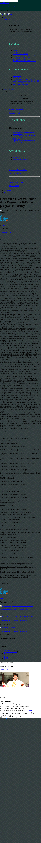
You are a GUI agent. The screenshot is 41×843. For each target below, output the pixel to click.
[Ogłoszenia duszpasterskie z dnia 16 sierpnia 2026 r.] (16, 606)
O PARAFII (12, 37)
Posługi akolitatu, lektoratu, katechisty (24, 79)
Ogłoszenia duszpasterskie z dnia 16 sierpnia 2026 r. (14, 609)
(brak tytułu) (16, 139)
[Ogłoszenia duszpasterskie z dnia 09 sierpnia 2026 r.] (16, 616)
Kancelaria (16, 77)
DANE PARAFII (18, 50)
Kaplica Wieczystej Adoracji (21, 84)
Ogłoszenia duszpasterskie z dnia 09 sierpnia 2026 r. (14, 620)
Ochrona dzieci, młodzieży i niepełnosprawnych (21, 58)
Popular (6, 657)
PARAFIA (7, 19)
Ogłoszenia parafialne (6, 232)
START (6, 17)
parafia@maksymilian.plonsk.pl (7, 6)
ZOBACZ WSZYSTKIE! (17, 109)
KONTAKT (4, 670)
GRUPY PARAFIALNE (20, 54)
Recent (6, 658)
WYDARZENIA (9, 89)
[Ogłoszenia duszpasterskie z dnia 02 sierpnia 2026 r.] (7, 627)
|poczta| (30, 710)
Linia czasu (7, 190)
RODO (6, 192)
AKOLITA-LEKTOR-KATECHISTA (24, 61)
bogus (4, 225)
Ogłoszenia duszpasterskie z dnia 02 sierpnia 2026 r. (14, 631)
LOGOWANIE (4, 3)
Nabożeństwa (17, 76)
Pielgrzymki (7, 653)
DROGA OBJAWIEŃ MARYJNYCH (25, 55)
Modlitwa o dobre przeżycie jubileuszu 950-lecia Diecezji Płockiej (26, 82)
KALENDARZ (18, 157)
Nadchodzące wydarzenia (20, 159)
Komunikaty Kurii (14, 113)
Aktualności (7, 650)
